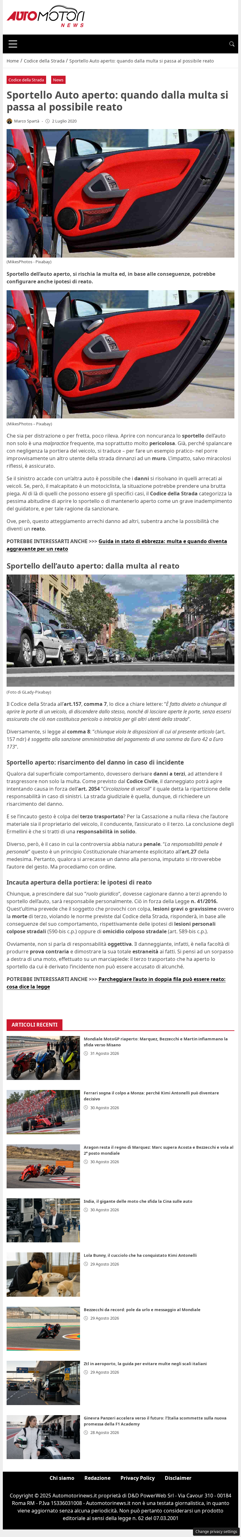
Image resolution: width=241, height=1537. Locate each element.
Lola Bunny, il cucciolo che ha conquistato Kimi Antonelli (140, 1255)
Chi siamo (62, 1477)
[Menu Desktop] (13, 44)
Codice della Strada (26, 80)
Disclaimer (178, 1477)
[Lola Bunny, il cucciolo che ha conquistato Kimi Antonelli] (43, 1274)
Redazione (97, 1477)
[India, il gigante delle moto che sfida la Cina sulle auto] (43, 1220)
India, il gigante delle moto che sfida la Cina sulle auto (138, 1201)
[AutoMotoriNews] (46, 16)
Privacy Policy (137, 1477)
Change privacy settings (216, 1531)
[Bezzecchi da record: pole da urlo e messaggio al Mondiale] (43, 1329)
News (58, 80)
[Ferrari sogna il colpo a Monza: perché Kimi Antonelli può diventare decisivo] (43, 1112)
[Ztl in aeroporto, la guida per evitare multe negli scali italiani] (43, 1383)
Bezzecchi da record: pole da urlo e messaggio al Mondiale (142, 1309)
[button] (231, 44)
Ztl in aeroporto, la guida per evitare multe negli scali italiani (145, 1363)
